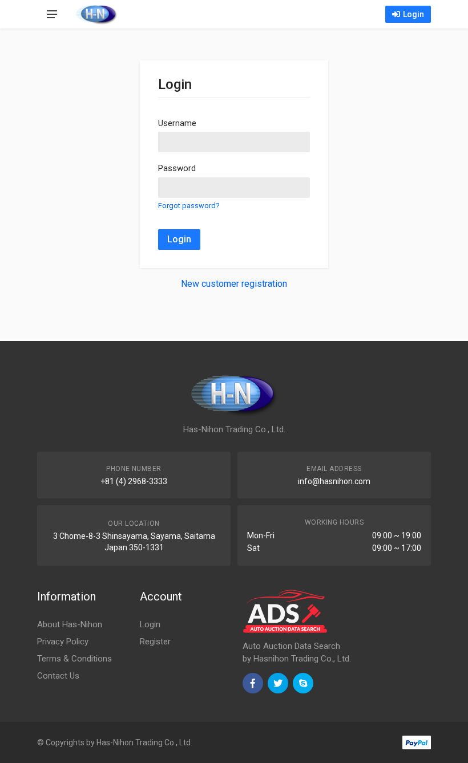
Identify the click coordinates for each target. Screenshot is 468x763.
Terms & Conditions (74, 659)
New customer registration (234, 283)
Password (177, 168)
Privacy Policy (62, 641)
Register (155, 641)
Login (413, 14)
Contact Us (58, 676)
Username (177, 123)
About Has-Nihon (69, 624)
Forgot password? (188, 205)
